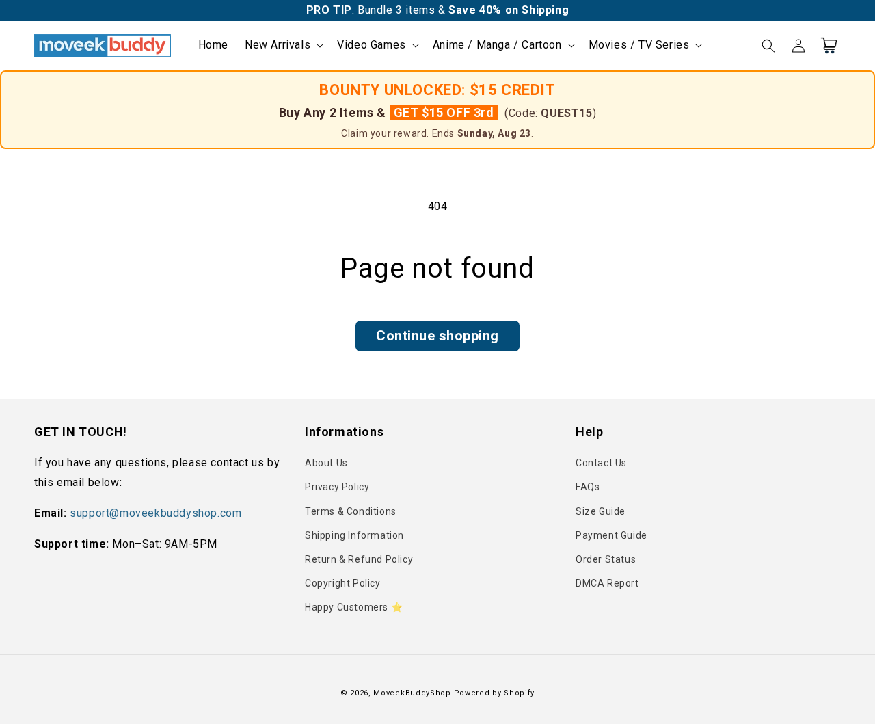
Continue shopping (437, 335)
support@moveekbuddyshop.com (155, 513)
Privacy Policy (337, 486)
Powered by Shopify (494, 692)
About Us (326, 462)
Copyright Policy (343, 583)
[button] (283, 45)
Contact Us (601, 462)
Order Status (606, 559)
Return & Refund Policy (359, 559)
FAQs (588, 486)
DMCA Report (607, 583)
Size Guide (600, 511)
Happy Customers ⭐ (354, 607)
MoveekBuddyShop (412, 692)
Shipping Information (354, 535)
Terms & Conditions (350, 511)
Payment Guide (611, 535)
